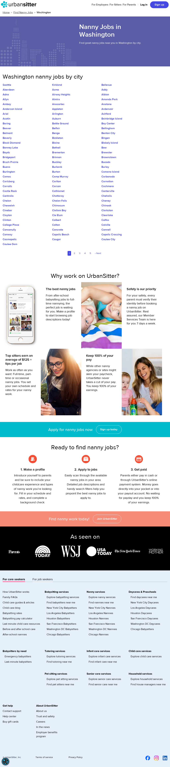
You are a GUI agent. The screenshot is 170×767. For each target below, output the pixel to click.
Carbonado (108, 176)
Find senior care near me (103, 684)
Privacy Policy (76, 757)
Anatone (106, 104)
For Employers (100, 4)
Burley (105, 167)
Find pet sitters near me (60, 684)
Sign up (159, 4)
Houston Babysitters (58, 618)
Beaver (7, 128)
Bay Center (108, 123)
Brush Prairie (10, 162)
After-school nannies (15, 634)
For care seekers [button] (14, 579)
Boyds (6, 152)
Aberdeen (8, 89)
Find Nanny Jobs (23, 12)
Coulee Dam (10, 244)
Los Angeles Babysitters (60, 613)
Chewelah (9, 205)
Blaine (56, 142)
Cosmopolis (10, 239)
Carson (56, 186)
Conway (7, 234)
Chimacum (58, 205)
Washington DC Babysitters (62, 629)
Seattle (7, 85)
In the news (43, 727)
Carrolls (7, 186)
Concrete (57, 229)
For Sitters (115, 4)
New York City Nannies (102, 608)
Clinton (7, 220)
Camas (7, 176)
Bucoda (105, 162)
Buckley (56, 162)
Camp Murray (60, 176)
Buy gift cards (10, 721)
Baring (6, 123)
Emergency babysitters (18, 656)
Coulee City (108, 239)
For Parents (129, 4)
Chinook (106, 205)
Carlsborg (8, 181)
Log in (143, 4)
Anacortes (58, 104)
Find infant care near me (103, 661)
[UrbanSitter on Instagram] (154, 758)
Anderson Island (12, 109)
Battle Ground (60, 123)
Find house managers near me (148, 684)
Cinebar (7, 210)
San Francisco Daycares (144, 618)
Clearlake (107, 215)
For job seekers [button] (43, 579)
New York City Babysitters (62, 608)
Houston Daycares (141, 613)
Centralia (8, 196)
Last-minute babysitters (18, 661)
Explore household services (147, 679)
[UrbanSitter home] (19, 4)
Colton (56, 225)
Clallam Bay (59, 210)
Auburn (56, 118)
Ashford (106, 114)
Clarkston (107, 210)
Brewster (106, 152)
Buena (6, 167)
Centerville (107, 191)
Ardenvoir (107, 109)
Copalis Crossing (111, 234)
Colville (105, 225)
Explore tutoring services (61, 656)
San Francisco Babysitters (61, 624)
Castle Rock (10, 191)
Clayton (7, 215)
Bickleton (57, 138)
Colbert (56, 220)
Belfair (56, 128)
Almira (56, 99)
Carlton (56, 181)
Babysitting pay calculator (17, 618)
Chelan (7, 200)
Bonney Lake (10, 147)
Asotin (6, 118)
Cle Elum (57, 215)
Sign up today (109, 429)
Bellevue (106, 85)
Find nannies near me (101, 602)
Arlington (57, 114)
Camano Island (110, 171)
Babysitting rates (12, 613)
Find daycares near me (144, 597)
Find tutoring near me (59, 661)
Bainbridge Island (111, 118)
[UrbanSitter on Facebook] (145, 758)
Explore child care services (146, 656)
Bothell (56, 147)
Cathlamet (58, 191)
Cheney (106, 200)
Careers (40, 721)
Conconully (9, 229)
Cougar (56, 239)
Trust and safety (45, 716)
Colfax (105, 220)
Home (6, 12)
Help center (9, 716)
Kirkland (57, 85)
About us (41, 711)
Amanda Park (109, 99)
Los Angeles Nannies (101, 613)
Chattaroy (58, 196)
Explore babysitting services (63, 597)
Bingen (105, 138)
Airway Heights (61, 94)
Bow (104, 147)
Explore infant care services (105, 656)
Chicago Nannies (98, 634)
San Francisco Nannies (102, 624)
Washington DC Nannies (103, 629)
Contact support (12, 711)
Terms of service (44, 757)
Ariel (5, 114)
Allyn (6, 99)
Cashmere (107, 186)
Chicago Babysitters (58, 634)
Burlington (9, 171)
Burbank (57, 167)
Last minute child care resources (21, 624)
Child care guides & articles (18, 602)
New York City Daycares (145, 602)
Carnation (107, 181)
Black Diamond (11, 142)
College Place (11, 225)
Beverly (7, 138)
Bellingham (108, 128)
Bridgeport (9, 157)
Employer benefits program (46, 734)
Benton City (108, 133)
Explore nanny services (102, 597)
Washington (44, 12)
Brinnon (56, 157)
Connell (106, 229)
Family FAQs (10, 597)
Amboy (7, 104)
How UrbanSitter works (16, 592)
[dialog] (5, 761)
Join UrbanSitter (107, 519)
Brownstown (108, 157)
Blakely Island (109, 142)
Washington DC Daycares (145, 624)
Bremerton (58, 152)
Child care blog (11, 608)
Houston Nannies (99, 618)
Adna (6, 94)
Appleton (57, 109)
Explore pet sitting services (62, 679)
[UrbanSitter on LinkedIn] (163, 758)
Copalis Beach (60, 234)
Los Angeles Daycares (143, 608)
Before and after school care (19, 629)
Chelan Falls (59, 200)
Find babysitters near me (61, 602)
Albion (105, 94)
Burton (56, 171)
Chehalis (106, 196)
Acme (55, 89)
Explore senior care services (105, 679)
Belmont (7, 133)
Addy (104, 89)
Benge (56, 133)
